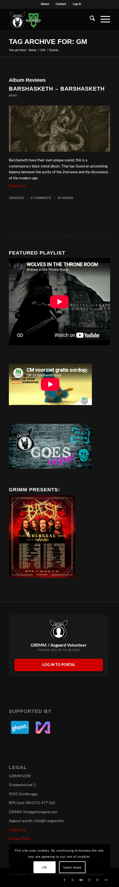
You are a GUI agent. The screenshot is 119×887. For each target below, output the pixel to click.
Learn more (72, 867)
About (45, 4)
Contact (61, 4)
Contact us (17, 830)
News (13, 95)
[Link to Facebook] (64, 880)
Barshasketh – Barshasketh (57, 89)
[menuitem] (45, 4)
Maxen (68, 198)
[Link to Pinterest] (98, 880)
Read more (17, 186)
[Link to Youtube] (81, 880)
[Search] (89, 20)
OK (44, 867)
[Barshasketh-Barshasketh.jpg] (59, 129)
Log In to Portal (58, 665)
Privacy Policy (20, 839)
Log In (77, 4)
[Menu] (102, 20)
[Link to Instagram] (89, 880)
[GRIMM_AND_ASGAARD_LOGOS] (49, 20)
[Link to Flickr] (106, 880)
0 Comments (41, 198)
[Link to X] (73, 880)
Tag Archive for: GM (48, 41)
